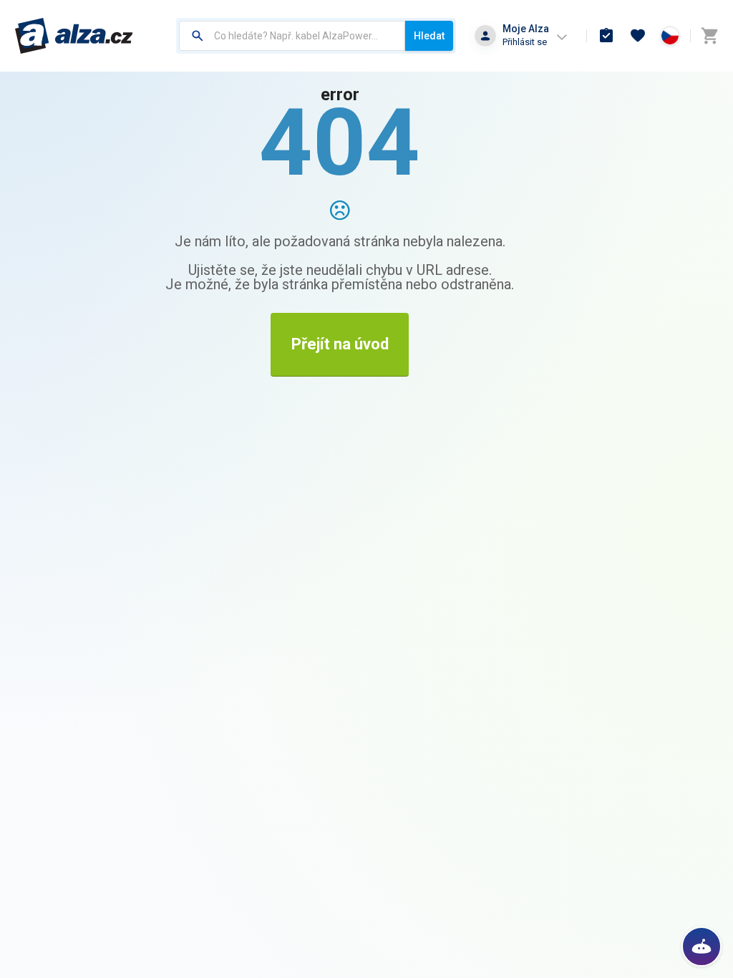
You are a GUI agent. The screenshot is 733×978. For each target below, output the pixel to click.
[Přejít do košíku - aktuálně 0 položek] (709, 35)
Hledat (429, 36)
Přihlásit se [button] (525, 42)
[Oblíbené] (637, 35)
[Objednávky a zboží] (606, 35)
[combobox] (292, 36)
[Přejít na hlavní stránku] (74, 36)
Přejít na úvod (340, 344)
